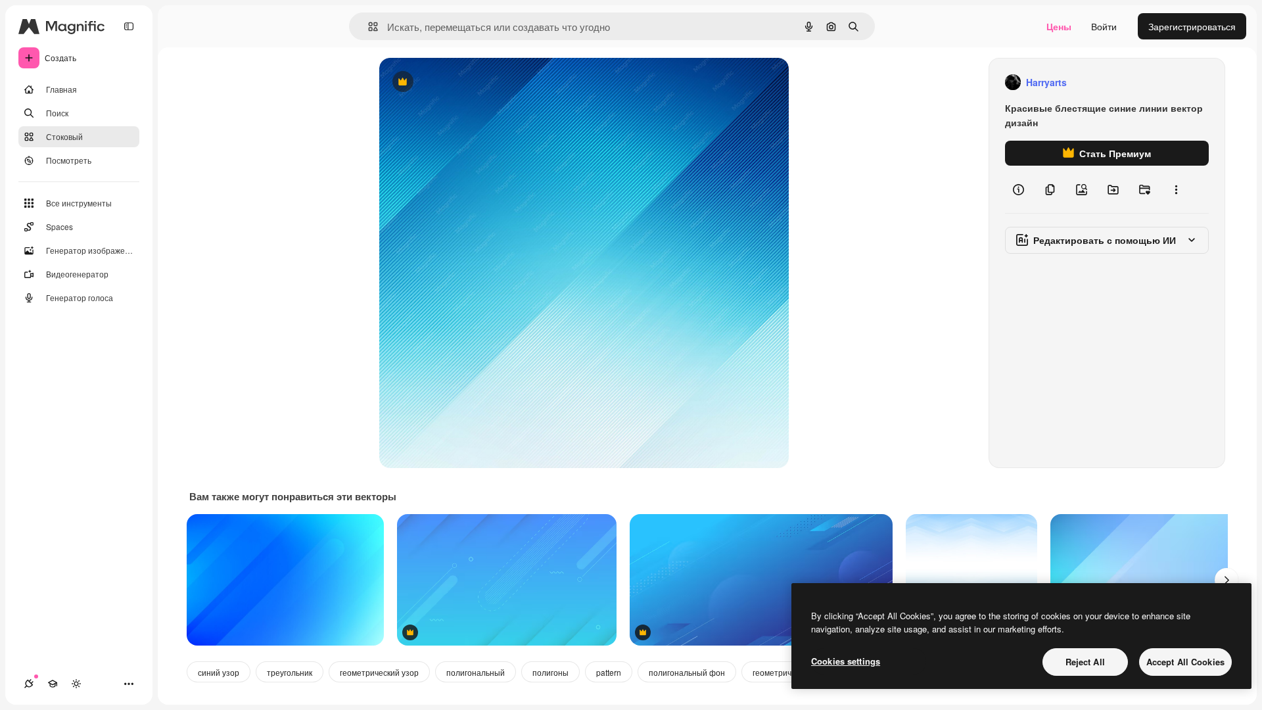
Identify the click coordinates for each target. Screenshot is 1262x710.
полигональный (475, 672)
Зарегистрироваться (1192, 26)
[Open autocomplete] (368, 27)
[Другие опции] (1176, 189)
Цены (1058, 26)
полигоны (550, 672)
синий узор (218, 672)
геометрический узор (379, 672)
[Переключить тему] (76, 683)
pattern (608, 672)
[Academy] (52, 683)
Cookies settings (845, 661)
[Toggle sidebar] (128, 26)
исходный (467, 82)
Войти (1104, 26)
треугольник (289, 672)
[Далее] (1226, 580)
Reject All (1085, 661)
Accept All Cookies (1185, 661)
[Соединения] (28, 683)
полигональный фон (687, 672)
